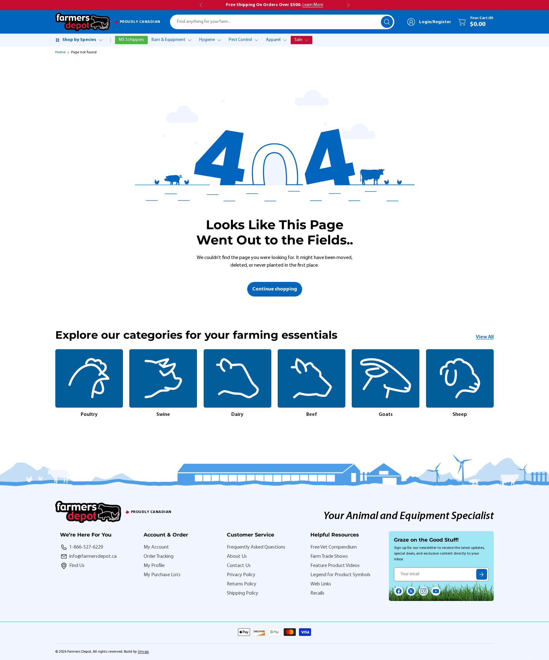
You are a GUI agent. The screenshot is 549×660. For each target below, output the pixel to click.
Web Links (320, 584)
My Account (156, 547)
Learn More (312, 5)
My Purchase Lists (162, 574)
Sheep (459, 414)
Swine (163, 414)
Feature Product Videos (335, 565)
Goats (386, 414)
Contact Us (239, 565)
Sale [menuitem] (298, 39)
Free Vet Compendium (333, 547)
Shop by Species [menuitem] (79, 39)
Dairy (237, 414)
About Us (237, 556)
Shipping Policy (242, 593)
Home (60, 52)
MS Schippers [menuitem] (131, 39)
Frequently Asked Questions (256, 547)
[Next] (493, 384)
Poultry (89, 414)
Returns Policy (241, 584)
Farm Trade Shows (329, 556)
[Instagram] (423, 591)
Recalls (317, 593)
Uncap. (143, 652)
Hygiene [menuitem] (207, 39)
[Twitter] (411, 591)
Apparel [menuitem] (273, 39)
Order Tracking (158, 556)
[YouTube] (436, 591)
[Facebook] (398, 591)
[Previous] (55, 384)
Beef (311, 414)
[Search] (387, 22)
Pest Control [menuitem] (240, 39)
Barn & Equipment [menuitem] (168, 39)
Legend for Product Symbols (340, 574)
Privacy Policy (241, 574)
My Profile (154, 565)
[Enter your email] (481, 574)
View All (485, 337)
